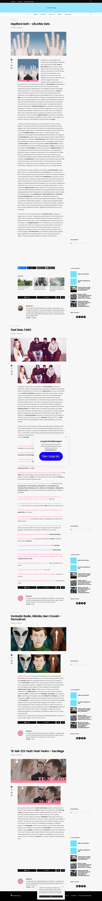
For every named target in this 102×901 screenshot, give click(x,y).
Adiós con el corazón (83, 274)
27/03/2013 (13, 27)
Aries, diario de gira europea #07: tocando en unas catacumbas (24, 288)
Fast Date (13, 326)
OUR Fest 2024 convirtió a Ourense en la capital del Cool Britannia (84, 289)
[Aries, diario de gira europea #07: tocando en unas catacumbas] (25, 281)
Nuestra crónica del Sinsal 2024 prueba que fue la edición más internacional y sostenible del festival (84, 304)
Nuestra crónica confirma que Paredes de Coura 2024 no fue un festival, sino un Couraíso (84, 296)
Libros (59, 14)
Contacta (13, 1)
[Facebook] (77, 317)
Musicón (17, 612)
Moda (35, 14)
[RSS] (84, 317)
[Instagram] (82, 317)
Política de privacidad (29, 1)
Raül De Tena (19, 27)
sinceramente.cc (50, 450)
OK (51, 896)
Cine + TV (51, 14)
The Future (68, 14)
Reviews (16, 20)
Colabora (19, 1)
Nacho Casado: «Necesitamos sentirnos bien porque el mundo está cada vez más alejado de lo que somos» (57, 288)
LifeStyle (43, 14)
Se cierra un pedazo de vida (84, 281)
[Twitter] (79, 317)
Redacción (19, 333)
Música (28, 14)
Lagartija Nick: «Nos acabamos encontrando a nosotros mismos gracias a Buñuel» (40, 288)
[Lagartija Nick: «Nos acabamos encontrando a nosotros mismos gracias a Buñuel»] (41, 281)
